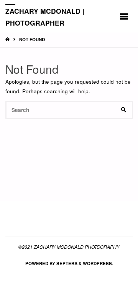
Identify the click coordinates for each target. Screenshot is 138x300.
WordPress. (98, 263)
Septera (66, 263)
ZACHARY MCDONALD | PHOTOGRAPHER (44, 17)
